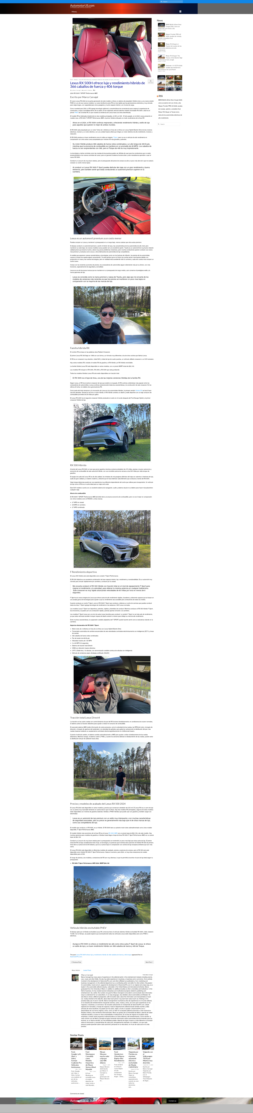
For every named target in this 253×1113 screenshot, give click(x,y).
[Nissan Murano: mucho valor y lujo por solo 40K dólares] (91, 1044)
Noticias (90, 90)
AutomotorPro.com (76, 957)
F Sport (115, 137)
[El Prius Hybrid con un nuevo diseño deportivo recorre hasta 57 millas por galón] (148, 1044)
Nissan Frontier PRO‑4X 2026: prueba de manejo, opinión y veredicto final (170, 36)
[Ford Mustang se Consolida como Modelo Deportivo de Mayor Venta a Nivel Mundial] (76, 1044)
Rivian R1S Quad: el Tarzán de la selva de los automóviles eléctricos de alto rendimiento (169, 47)
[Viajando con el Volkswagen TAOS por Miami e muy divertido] (134, 1044)
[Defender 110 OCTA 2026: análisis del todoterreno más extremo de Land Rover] (169, 83)
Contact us (172, 1101)
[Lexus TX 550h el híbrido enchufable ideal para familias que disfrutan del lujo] (169, 88)
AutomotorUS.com (82, 5)
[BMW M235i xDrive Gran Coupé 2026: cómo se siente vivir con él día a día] (161, 77)
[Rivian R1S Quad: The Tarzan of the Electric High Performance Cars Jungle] (161, 83)
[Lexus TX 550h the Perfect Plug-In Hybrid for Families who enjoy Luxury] (178, 88)
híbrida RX (139, 390)
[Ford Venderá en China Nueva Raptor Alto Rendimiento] (105, 1044)
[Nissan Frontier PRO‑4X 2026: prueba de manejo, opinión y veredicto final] (169, 77)
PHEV (76, 112)
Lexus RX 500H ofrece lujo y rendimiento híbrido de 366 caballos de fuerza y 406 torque (103, 955)
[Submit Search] (161, 1)
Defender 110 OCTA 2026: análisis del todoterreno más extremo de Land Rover (170, 67)
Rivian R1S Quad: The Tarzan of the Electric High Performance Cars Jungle (170, 58)
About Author (76, 970)
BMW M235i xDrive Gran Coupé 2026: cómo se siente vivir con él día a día (169, 26)
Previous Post (76, 962)
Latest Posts (87, 970)
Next (152, 1064)
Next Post (149, 962)
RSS (161, 95)
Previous (72, 1064)
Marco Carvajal (76, 90)
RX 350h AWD (113, 833)
